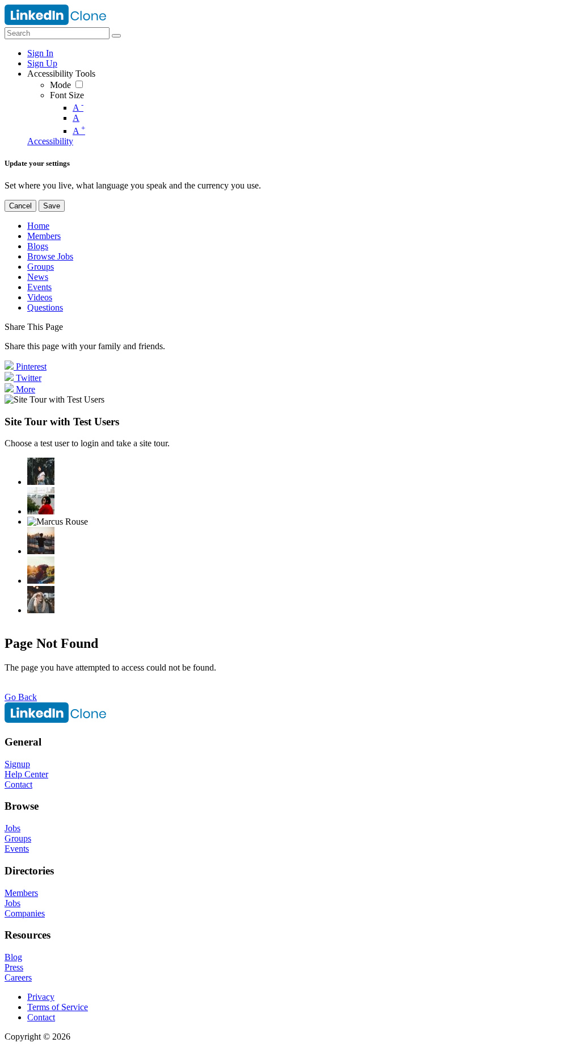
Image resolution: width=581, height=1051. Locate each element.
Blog (13, 957)
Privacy (40, 997)
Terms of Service (57, 1007)
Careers (18, 977)
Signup (17, 764)
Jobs (12, 828)
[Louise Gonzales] (40, 471)
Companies (25, 913)
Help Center (26, 774)
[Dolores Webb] (40, 540)
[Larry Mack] (40, 570)
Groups (18, 838)
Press (14, 967)
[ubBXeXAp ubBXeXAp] (40, 599)
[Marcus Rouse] (57, 522)
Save (51, 206)
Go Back (21, 697)
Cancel (20, 206)
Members (21, 893)
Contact (18, 784)
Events (17, 848)
